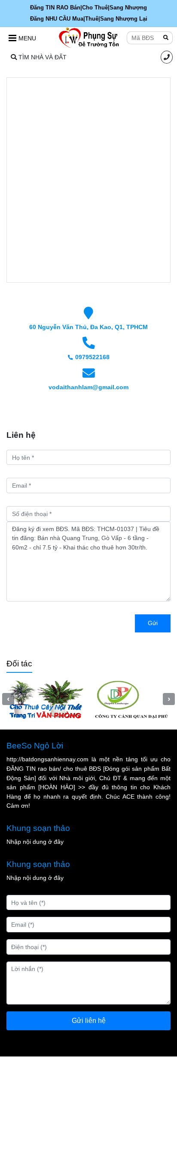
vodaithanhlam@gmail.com (88, 387)
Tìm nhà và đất (42, 57)
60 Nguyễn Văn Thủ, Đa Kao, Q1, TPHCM (88, 327)
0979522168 (92, 357)
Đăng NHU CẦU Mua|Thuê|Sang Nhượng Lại (88, 18)
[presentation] (8, 699)
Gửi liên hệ (89, 1020)
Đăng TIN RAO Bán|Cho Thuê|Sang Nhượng (88, 7)
